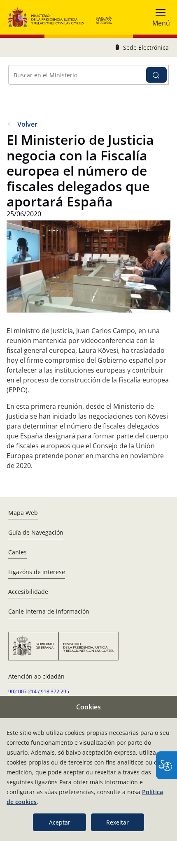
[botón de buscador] (156, 75)
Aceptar (59, 822)
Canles (17, 552)
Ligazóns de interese (36, 572)
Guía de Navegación (35, 532)
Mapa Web (23, 513)
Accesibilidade (28, 591)
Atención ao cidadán (36, 676)
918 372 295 (55, 691)
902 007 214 (23, 691)
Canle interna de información (48, 611)
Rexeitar (117, 822)
